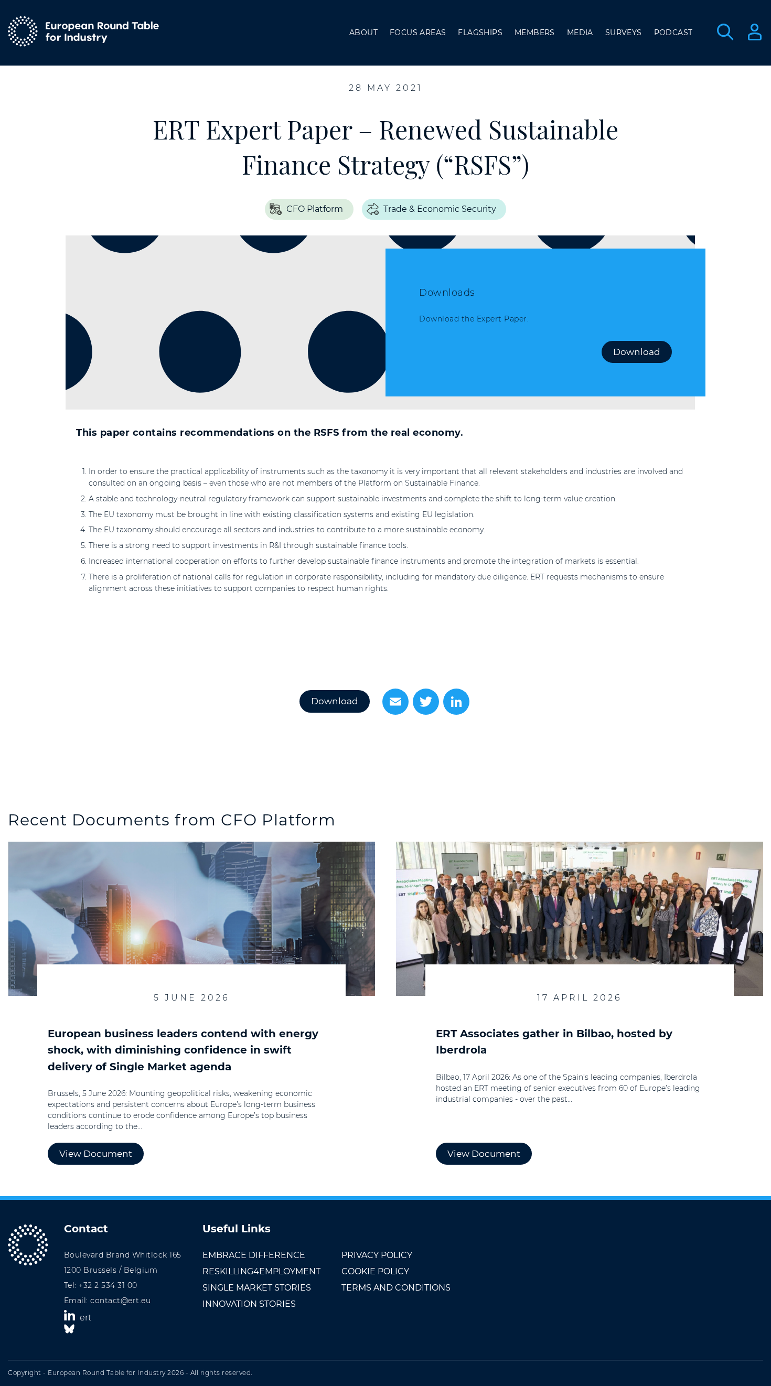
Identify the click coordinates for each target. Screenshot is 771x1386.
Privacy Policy (376, 1255)
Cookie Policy (375, 1271)
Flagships (480, 32)
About (363, 32)
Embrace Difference (253, 1255)
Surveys (623, 32)
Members (535, 32)
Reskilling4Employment (261, 1271)
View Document (95, 1153)
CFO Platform (314, 209)
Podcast (673, 32)
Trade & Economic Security (439, 209)
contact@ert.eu (120, 1300)
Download (636, 352)
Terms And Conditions (396, 1288)
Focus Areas (418, 32)
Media (580, 32)
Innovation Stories (249, 1304)
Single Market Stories (256, 1288)
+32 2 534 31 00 (108, 1285)
